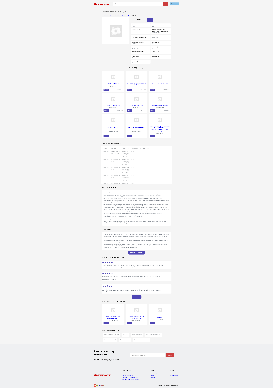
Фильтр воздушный (110, 339)
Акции (123, 373)
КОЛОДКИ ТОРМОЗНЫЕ (136, 105)
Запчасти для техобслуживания (130, 379)
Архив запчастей (115, 15)
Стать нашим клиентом (136, 252)
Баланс (153, 375)
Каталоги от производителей (130, 377)
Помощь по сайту (174, 375)
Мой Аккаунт (154, 373)
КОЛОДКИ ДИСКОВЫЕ (113, 83)
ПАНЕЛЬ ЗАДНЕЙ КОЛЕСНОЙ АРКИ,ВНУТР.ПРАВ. (136, 317)
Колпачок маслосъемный (141, 339)
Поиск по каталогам (127, 375)
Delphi (130, 15)
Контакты (172, 373)
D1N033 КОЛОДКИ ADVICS (113, 105)
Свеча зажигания (137, 334)
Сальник (125, 334)
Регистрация (174, 3)
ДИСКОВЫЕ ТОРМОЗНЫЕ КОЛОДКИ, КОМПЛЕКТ (136, 84)
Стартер (159, 317)
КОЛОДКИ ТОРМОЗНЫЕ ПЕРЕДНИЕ (136, 127)
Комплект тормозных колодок (160, 105)
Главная (106, 15)
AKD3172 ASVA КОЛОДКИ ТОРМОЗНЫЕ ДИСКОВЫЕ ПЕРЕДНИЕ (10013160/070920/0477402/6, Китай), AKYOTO (159, 129)
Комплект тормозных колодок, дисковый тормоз (160, 84)
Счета (153, 377)
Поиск (165, 3)
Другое (124, 15)
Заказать (106, 89)
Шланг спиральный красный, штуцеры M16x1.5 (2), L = (113, 317)
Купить (150, 19)
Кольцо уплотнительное (111, 334)
